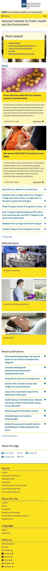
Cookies (4, 503)
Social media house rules (11, 492)
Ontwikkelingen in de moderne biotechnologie (18, 417)
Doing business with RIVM (11, 489)
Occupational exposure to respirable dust (22, 378)
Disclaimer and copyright (11, 512)
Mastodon (14, 566)
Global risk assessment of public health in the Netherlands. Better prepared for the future (23, 427)
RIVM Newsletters (8, 544)
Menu (7, 16)
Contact (4, 472)
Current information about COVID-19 (21, 46)
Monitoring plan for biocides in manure (21, 411)
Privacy (4, 506)
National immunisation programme (21, 54)
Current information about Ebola (20, 48)
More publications (10, 436)
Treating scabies (14, 43)
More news (8, 237)
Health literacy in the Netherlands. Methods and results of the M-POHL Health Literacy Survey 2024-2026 (23, 403)
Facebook (14, 553)
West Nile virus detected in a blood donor (20, 189)
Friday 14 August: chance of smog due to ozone (22, 206)
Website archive (7, 519)
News (5, 65)
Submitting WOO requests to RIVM (14, 485)
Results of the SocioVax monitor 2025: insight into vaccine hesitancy (21, 385)
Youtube (14, 560)
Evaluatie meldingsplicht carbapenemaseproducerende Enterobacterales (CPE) (17, 370)
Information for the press (11, 476)
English (4, 530)
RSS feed (5, 547)
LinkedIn (14, 557)
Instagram (14, 563)
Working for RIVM (8, 479)
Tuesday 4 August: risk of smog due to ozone (21, 229)
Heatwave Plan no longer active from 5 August (21, 223)
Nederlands (6, 533)
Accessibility (6, 509)
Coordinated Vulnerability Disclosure (15, 516)
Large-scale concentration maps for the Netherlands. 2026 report (21, 393)
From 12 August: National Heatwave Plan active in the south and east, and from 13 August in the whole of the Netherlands (22, 215)
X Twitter (14, 550)
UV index (11, 51)
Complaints (6, 482)
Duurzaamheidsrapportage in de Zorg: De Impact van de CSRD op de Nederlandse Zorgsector (22, 359)
